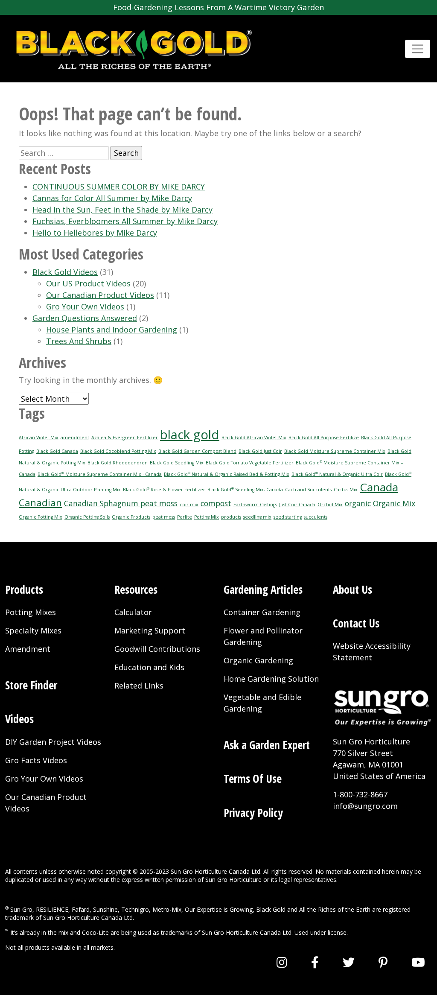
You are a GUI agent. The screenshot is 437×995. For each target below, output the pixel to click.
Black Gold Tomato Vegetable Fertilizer (250, 463)
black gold (189, 434)
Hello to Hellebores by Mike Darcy (94, 233)
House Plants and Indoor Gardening (111, 329)
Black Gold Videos (65, 272)
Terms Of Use (253, 778)
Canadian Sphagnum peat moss (121, 503)
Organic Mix (394, 503)
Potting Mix (206, 517)
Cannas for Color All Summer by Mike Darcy (112, 198)
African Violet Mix (38, 438)
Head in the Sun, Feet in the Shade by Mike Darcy (122, 209)
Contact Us (356, 623)
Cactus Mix (346, 490)
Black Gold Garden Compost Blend (197, 451)
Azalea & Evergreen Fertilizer (124, 438)
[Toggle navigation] (417, 49)
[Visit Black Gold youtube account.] (418, 962)
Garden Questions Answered (84, 318)
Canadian (40, 502)
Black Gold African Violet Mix (253, 438)
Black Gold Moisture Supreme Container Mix (334, 451)
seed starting (288, 517)
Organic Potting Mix (40, 517)
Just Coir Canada (297, 505)
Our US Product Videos (88, 283)
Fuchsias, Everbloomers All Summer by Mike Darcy (125, 221)
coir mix (189, 505)
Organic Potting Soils (87, 517)
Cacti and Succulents (308, 490)
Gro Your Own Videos (85, 306)
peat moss (163, 517)
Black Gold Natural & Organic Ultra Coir (337, 474)
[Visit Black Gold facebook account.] (315, 962)
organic (358, 503)
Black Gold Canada (57, 451)
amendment (75, 438)
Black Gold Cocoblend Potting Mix (118, 451)
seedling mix (257, 517)
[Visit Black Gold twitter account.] (348, 962)
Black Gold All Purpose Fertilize (323, 438)
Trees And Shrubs (78, 341)
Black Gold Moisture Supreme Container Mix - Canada (100, 474)
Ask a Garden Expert (267, 745)
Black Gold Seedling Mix (177, 463)
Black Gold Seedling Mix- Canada (245, 490)
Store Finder (31, 685)
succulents (315, 517)
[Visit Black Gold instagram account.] (282, 962)
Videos (19, 719)
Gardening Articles (263, 589)
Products (24, 589)
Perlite (184, 517)
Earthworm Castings (255, 505)
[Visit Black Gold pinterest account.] (383, 962)
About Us (352, 589)
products (231, 517)
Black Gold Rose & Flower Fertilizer (164, 490)
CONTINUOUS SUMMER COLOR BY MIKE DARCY (118, 186)
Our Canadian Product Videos (100, 295)
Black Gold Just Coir (260, 451)
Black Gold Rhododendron (117, 463)
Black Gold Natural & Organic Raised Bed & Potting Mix (226, 474)
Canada (379, 487)
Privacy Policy (253, 812)
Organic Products (131, 517)
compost (216, 503)
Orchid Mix (330, 505)
